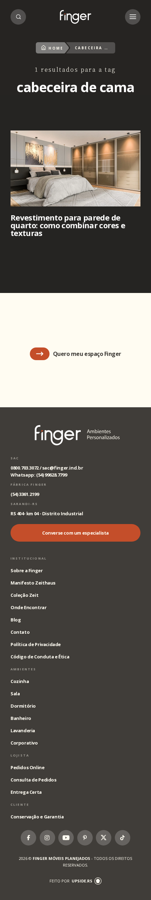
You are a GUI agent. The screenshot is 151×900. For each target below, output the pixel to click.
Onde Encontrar (29, 607)
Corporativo (24, 743)
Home (55, 48)
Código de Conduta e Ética (40, 656)
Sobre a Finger (27, 570)
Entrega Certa (26, 792)
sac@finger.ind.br (62, 468)
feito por (71, 880)
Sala (15, 693)
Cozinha (20, 681)
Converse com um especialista (75, 533)
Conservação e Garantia (37, 816)
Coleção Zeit (24, 595)
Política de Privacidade (36, 644)
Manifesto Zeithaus (33, 583)
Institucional (29, 558)
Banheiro (21, 718)
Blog (16, 620)
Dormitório (23, 706)
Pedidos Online (28, 767)
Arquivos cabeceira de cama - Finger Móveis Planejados (75, 17)
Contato (20, 632)
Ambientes (23, 669)
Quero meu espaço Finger (87, 354)
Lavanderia (23, 730)
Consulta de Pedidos (34, 780)
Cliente (20, 804)
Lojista (20, 755)
